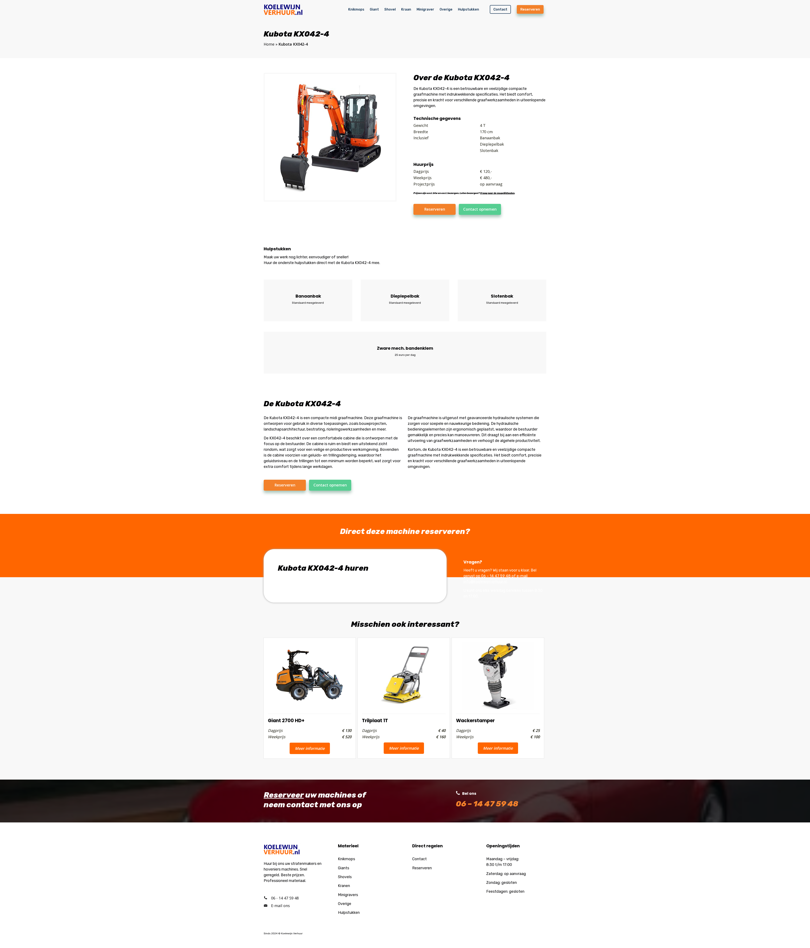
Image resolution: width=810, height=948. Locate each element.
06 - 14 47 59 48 (285, 898)
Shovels (345, 877)
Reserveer (284, 794)
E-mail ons (280, 905)
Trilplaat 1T (375, 720)
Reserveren (422, 868)
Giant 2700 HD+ (286, 720)
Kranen (344, 885)
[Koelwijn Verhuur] (284, 9)
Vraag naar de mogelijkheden (497, 193)
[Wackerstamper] (498, 674)
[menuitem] (356, 9)
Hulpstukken (349, 912)
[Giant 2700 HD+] (310, 674)
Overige (344, 903)
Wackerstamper (475, 720)
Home (269, 44)
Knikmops (346, 859)
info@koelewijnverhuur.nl (485, 581)
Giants (343, 868)
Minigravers (348, 894)
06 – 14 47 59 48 (496, 576)
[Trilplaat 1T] (404, 674)
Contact (419, 859)
